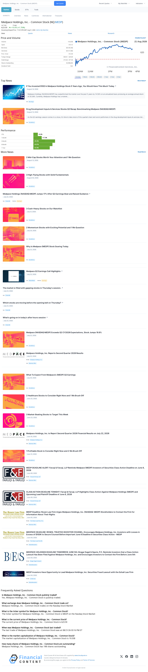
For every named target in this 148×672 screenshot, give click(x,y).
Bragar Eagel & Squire (35, 561)
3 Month (99, 77)
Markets (6, 10)
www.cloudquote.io (81, 655)
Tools (36, 10)
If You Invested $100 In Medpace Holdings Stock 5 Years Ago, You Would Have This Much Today (71, 86)
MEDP (58, 22)
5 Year (118, 77)
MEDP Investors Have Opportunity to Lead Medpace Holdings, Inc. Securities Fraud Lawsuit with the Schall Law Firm (79, 572)
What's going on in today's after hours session (25, 317)
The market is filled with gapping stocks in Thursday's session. (33, 288)
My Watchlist (122, 3)
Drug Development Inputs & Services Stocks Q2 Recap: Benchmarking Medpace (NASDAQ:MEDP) (70, 109)
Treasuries (58, 16)
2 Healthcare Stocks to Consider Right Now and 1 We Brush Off (55, 395)
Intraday (78, 77)
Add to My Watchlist (42, 30)
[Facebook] (126, 659)
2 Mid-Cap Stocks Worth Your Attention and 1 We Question (53, 157)
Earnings (19, 201)
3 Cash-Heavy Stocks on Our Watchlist (44, 208)
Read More (141, 152)
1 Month (92, 77)
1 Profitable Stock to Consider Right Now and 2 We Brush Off (54, 451)
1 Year (106, 77)
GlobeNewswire (33, 544)
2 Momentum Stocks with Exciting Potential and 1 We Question (55, 227)
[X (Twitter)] (121, 659)
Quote (30, 33)
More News (141, 81)
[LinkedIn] (131, 659)
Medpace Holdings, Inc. (36, 359)
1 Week (85, 77)
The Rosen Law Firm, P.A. (36, 520)
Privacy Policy (75, 660)
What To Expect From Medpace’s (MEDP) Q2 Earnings (51, 375)
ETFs (27, 10)
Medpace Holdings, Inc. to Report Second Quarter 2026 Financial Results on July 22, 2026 (67, 433)
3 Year (112, 77)
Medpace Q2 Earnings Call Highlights (44, 271)
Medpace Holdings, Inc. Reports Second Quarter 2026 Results (54, 353)
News (26, 16)
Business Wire (32, 363)
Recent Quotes (104, 3)
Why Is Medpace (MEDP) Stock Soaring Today (47, 246)
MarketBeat (32, 280)
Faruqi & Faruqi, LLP (35, 476)
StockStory (31, 122)
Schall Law (32, 578)
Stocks (17, 10)
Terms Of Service (89, 660)
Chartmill (8, 201)
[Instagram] (137, 659)
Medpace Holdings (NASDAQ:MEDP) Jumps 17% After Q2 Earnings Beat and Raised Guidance (46, 194)
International (46, 16)
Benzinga (31, 101)
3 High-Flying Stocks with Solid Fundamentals (47, 175)
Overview (17, 16)
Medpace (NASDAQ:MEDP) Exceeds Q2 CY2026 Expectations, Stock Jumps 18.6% (64, 332)
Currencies (35, 16)
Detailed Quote (140, 38)
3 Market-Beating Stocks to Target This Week (47, 414)
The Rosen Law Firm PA (36, 541)
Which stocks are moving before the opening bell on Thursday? (33, 303)
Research (111, 33)
